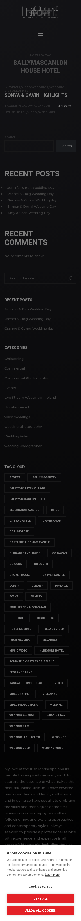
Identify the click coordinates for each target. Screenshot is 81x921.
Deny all (41, 898)
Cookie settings (40, 886)
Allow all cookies (40, 910)
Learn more (52, 874)
